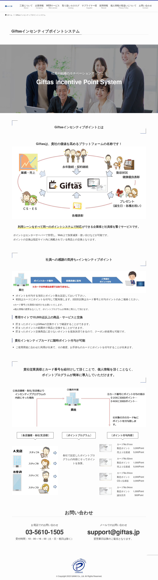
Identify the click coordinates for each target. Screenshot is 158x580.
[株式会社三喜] (8, 6)
